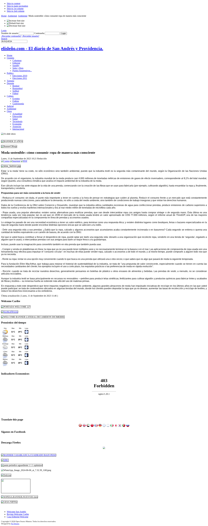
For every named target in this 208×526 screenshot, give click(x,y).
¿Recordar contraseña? (11, 36)
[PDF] (24, 161)
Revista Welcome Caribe (18, 514)
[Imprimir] (15, 161)
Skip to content (13, 3)
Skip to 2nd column (15, 11)
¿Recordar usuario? (30, 36)
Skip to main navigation (17, 6)
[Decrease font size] (16, 26)
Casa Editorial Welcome (17, 517)
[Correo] (5, 161)
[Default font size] (15, 23)
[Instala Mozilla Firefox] (104, 448)
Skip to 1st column (15, 8)
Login (4, 30)
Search (4, 38)
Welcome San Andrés (16, 511)
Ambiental (12, 16)
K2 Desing (15, 524)
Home (4, 16)
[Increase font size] (15, 20)
